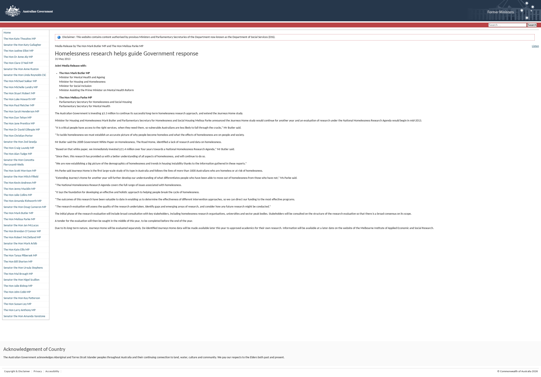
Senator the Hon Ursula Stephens (23, 268)
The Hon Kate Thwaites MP (20, 39)
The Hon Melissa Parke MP (19, 219)
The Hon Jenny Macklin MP (19, 189)
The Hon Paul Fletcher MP (19, 105)
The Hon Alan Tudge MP (18, 154)
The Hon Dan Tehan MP (17, 117)
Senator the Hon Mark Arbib (20, 243)
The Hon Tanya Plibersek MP (20, 255)
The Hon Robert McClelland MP (22, 237)
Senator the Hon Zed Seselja (20, 142)
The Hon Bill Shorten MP (18, 261)
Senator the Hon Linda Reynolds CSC (25, 75)
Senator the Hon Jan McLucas (21, 225)
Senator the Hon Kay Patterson (22, 298)
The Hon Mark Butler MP (18, 213)
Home (7, 32)
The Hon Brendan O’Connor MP (22, 231)
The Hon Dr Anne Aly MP (18, 57)
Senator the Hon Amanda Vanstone (24, 316)
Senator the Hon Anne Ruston (21, 69)
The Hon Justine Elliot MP (18, 51)
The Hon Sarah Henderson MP (21, 111)
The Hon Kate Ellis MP (16, 249)
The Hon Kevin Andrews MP (20, 183)
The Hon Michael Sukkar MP (20, 81)
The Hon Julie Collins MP (18, 195)
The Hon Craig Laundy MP (19, 148)
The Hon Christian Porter (18, 136)
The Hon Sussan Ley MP (17, 304)
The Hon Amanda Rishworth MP (22, 201)
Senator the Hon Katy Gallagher (22, 45)
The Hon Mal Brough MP (18, 274)
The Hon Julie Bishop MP (18, 286)
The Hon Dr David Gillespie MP (22, 129)
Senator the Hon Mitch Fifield (21, 176)
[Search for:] (507, 25)
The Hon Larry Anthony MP (20, 310)
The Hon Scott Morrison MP (20, 171)
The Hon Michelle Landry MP (21, 87)
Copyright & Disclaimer (17, 371)
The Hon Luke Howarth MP (20, 99)
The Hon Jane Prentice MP (19, 123)
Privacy (38, 371)
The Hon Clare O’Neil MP (18, 63)
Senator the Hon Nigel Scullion (21, 280)
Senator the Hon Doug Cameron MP (25, 207)
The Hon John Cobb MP (17, 292)
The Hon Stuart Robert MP (19, 93)
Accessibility (52, 371)
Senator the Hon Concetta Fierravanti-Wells (19, 162)
